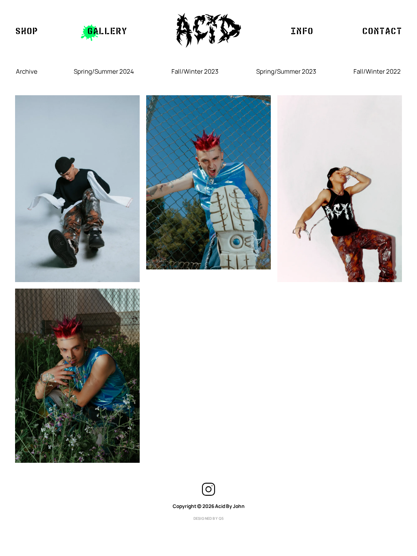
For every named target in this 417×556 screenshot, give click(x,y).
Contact (382, 30)
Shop (26, 30)
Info (301, 30)
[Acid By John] (208, 30)
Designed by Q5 (208, 518)
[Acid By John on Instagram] (208, 494)
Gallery (107, 30)
